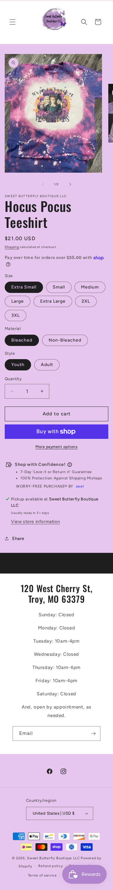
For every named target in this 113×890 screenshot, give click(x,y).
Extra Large (53, 301)
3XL (15, 315)
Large (17, 301)
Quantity (13, 378)
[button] (12, 22)
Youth (17, 364)
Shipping (12, 247)
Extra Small (23, 287)
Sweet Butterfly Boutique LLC (53, 858)
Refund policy (50, 866)
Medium (90, 287)
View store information (35, 521)
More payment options (56, 447)
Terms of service (42, 875)
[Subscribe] (93, 733)
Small (59, 287)
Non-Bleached (65, 340)
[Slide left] (43, 184)
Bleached (21, 340)
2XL (86, 301)
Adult (47, 364)
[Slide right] (70, 184)
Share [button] (18, 538)
